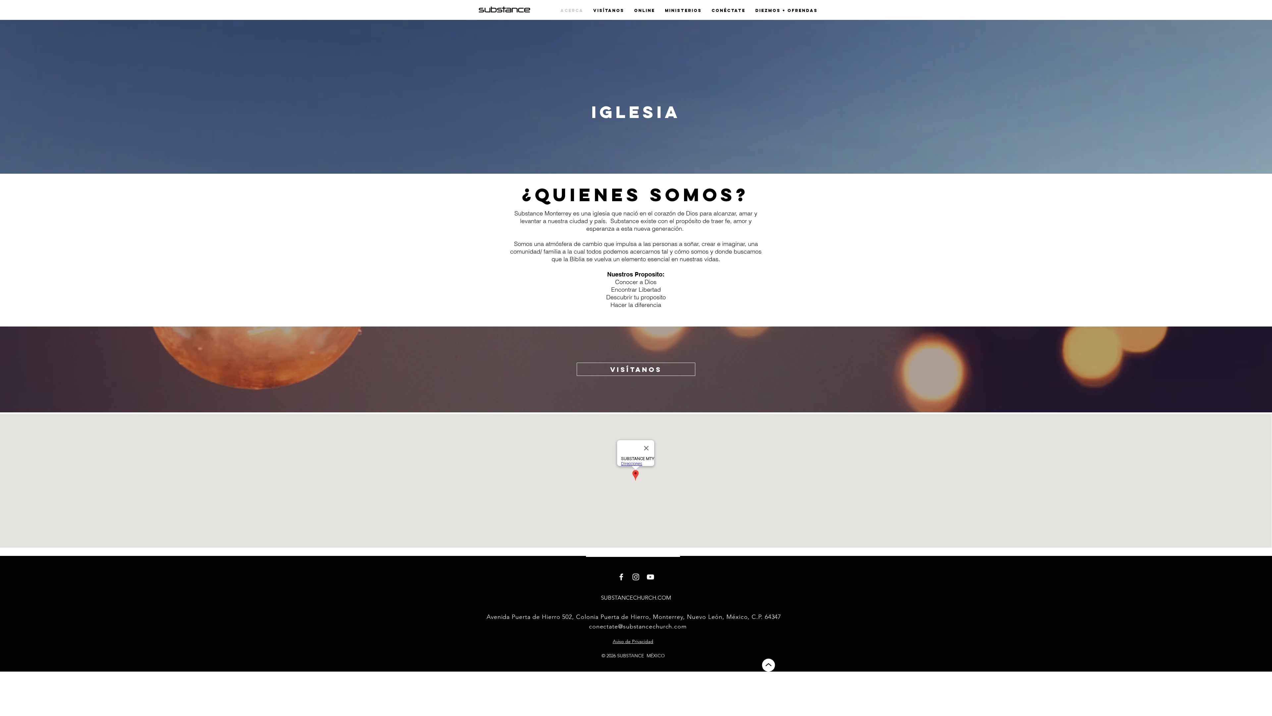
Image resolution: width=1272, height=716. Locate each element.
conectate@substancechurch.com (638, 626)
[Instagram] (635, 576)
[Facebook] (621, 576)
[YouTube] (650, 576)
